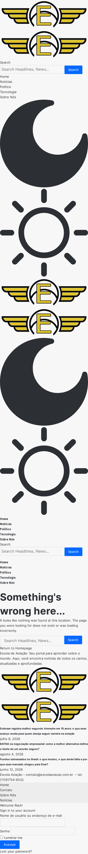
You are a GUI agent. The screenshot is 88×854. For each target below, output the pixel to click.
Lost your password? (16, 851)
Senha (5, 831)
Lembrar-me (12, 838)
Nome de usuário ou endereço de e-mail (31, 815)
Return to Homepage (16, 648)
